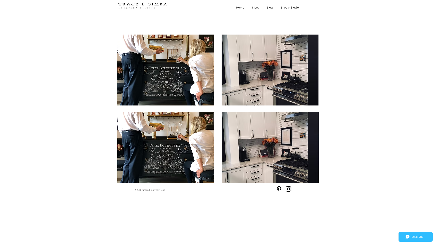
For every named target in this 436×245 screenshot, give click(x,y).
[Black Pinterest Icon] (279, 189)
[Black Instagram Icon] (288, 189)
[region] (165, 70)
